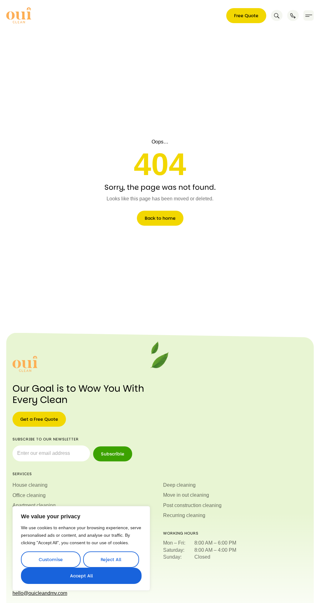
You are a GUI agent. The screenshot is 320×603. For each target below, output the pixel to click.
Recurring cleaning (184, 515)
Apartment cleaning (34, 505)
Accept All (81, 576)
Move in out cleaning (186, 495)
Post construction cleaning (192, 505)
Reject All (111, 559)
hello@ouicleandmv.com (39, 593)
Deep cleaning (179, 485)
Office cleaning (29, 495)
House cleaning (30, 485)
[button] (308, 15)
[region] (81, 548)
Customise (51, 559)
